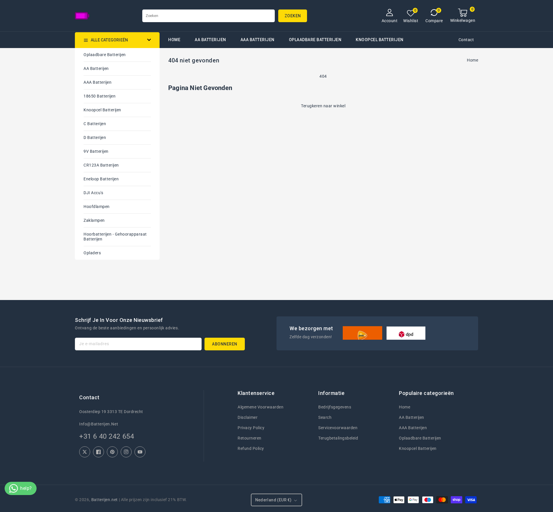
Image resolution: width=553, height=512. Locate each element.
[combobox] (208, 15)
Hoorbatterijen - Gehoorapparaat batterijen (115, 236)
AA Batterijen (210, 39)
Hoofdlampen (97, 206)
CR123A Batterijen (101, 165)
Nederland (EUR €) (273, 500)
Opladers (92, 253)
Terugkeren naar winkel (323, 106)
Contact (466, 39)
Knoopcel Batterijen (102, 110)
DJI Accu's (93, 192)
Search (325, 417)
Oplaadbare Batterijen (315, 39)
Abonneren (224, 344)
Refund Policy (251, 448)
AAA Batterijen (257, 39)
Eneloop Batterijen (101, 179)
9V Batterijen (96, 151)
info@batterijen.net (98, 424)
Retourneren (250, 438)
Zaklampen (94, 220)
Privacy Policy (251, 427)
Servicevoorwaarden (337, 427)
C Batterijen (95, 123)
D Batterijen (95, 137)
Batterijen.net (104, 499)
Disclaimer (247, 417)
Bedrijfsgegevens (334, 407)
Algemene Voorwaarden (260, 407)
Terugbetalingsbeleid (338, 438)
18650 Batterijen (99, 96)
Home (472, 60)
